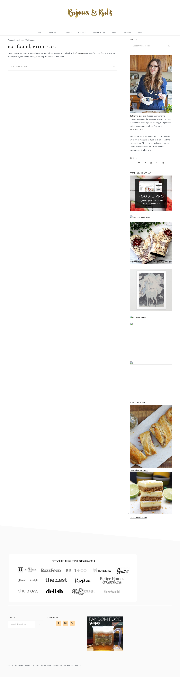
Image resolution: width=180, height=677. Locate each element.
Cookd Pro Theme (32, 665)
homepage (80, 53)
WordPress (68, 665)
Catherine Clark (136, 116)
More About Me (136, 129)
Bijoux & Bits (90, 13)
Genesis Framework (53, 665)
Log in (78, 665)
